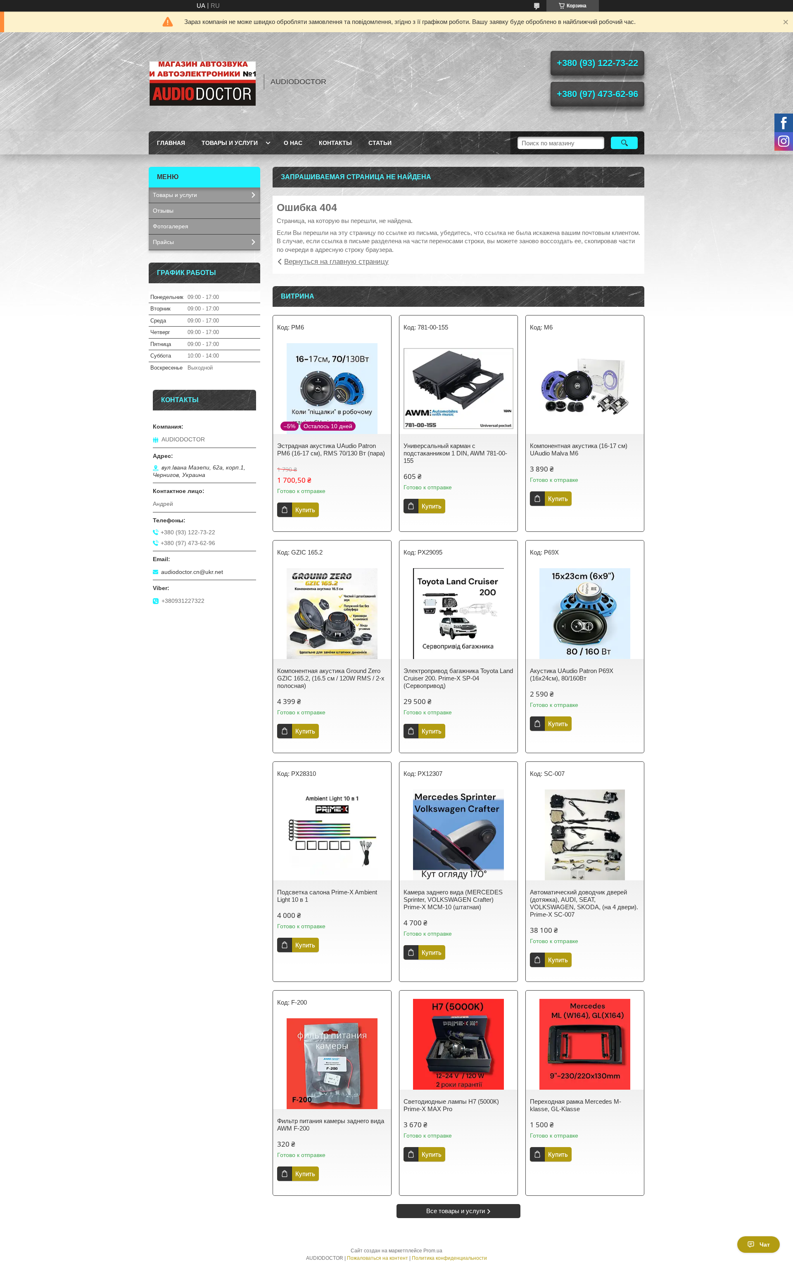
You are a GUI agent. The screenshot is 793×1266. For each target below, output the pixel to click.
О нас (293, 143)
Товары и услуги (230, 143)
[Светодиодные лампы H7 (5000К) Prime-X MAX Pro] (458, 1044)
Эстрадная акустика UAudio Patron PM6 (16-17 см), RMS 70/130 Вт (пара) (331, 449)
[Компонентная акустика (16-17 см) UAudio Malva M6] (585, 388)
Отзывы (163, 210)
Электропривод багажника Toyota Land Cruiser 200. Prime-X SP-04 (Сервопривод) (458, 678)
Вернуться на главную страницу (336, 262)
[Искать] (624, 143)
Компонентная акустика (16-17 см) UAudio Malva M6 (578, 449)
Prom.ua (432, 1251)
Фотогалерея (170, 226)
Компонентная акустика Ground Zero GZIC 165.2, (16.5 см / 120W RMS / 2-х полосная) (331, 678)
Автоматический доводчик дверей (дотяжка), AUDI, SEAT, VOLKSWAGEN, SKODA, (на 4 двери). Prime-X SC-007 (584, 903)
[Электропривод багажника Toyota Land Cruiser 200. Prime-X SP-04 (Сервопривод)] (458, 613)
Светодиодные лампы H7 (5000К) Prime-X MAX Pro (451, 1105)
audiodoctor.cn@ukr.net (192, 572)
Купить (305, 509)
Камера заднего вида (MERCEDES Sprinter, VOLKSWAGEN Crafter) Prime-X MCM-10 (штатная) (453, 899)
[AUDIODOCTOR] (202, 81)
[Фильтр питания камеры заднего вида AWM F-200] (332, 1063)
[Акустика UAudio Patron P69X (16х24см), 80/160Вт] (585, 613)
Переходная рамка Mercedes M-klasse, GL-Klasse (575, 1105)
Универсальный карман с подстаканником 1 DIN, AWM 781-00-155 (455, 453)
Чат (765, 1244)
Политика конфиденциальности (449, 1258)
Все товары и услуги (455, 1210)
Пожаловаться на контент (377, 1258)
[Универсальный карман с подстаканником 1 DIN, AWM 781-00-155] (458, 388)
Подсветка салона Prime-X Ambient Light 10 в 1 (327, 896)
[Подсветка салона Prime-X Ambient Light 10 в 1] (332, 834)
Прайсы (163, 242)
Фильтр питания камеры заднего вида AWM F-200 (330, 1124)
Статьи (380, 143)
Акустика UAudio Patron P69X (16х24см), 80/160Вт (571, 674)
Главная (171, 143)
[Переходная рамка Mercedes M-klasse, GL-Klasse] (585, 1044)
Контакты (335, 143)
